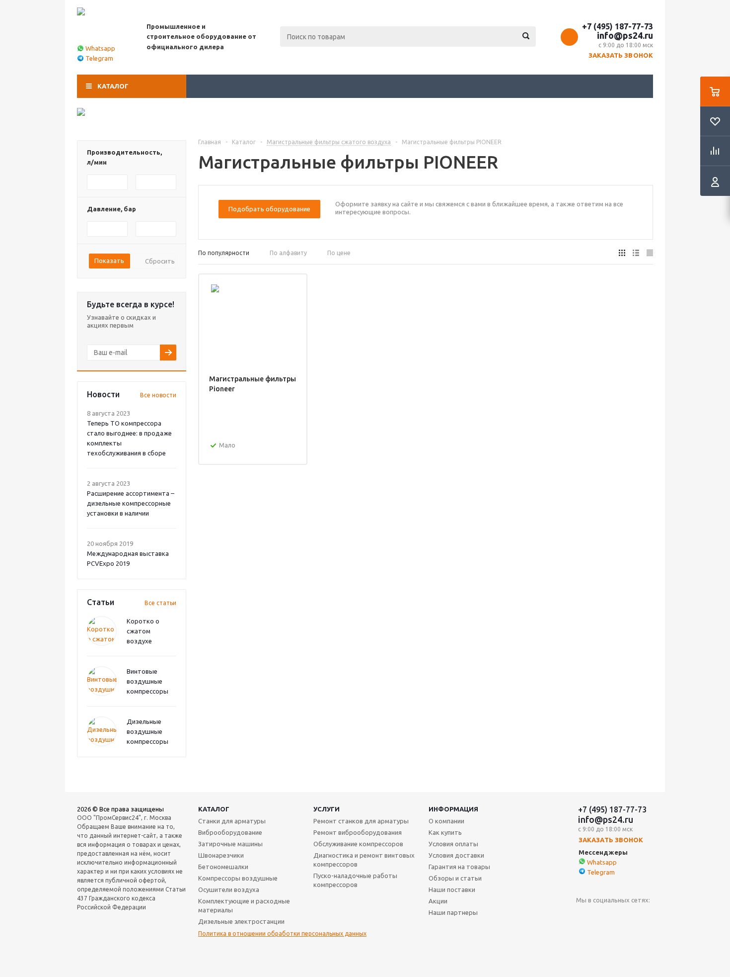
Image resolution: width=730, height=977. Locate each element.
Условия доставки (456, 855)
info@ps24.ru (625, 35)
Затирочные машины (230, 843)
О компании (446, 820)
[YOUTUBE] (583, 916)
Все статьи (160, 603)
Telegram (99, 58)
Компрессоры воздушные (238, 878)
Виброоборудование (230, 832)
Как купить (445, 832)
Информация (453, 808)
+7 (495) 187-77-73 (617, 26)
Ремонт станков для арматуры (361, 820)
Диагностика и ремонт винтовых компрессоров (364, 860)
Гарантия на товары (459, 866)
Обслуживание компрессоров (358, 843)
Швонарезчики (221, 855)
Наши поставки (452, 889)
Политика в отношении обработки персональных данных (282, 933)
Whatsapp (100, 48)
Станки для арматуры (232, 820)
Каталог (113, 86)
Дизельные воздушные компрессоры (147, 731)
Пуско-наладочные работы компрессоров (355, 880)
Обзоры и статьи (455, 878)
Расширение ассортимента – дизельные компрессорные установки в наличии (130, 503)
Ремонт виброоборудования (357, 832)
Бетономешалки (223, 866)
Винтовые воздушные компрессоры (147, 681)
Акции (438, 900)
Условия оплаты (453, 843)
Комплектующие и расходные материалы (244, 905)
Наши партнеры (453, 912)
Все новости (158, 395)
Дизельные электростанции (241, 921)
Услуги (326, 808)
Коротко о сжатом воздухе (143, 631)
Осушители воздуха (228, 889)
